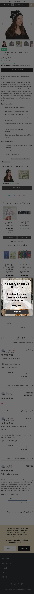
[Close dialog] (31, 280)
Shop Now (17, 312)
